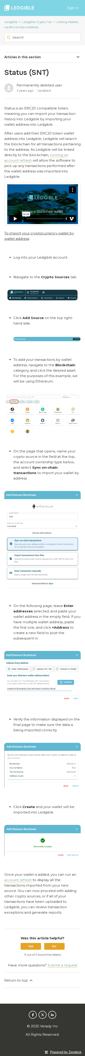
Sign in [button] (72, 8)
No (54, 946)
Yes (30, 946)
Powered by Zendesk (66, 1052)
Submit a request (62, 965)
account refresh (18, 880)
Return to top (16, 980)
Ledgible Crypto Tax (37, 22)
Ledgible (10, 22)
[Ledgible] (19, 8)
